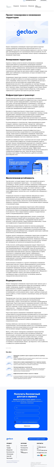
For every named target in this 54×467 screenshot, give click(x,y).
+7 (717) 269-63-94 (42, 450)
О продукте (24, 452)
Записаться (27, 426)
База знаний (24, 445)
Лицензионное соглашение (12, 462)
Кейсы (8, 445)
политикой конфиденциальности (29, 422)
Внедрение (9, 449)
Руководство (24, 447)
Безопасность (10, 452)
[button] (43, 2)
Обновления (10, 454)
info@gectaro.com (42, 452)
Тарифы (9, 447)
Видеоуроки (24, 449)
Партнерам (9, 458)
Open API (9, 456)
